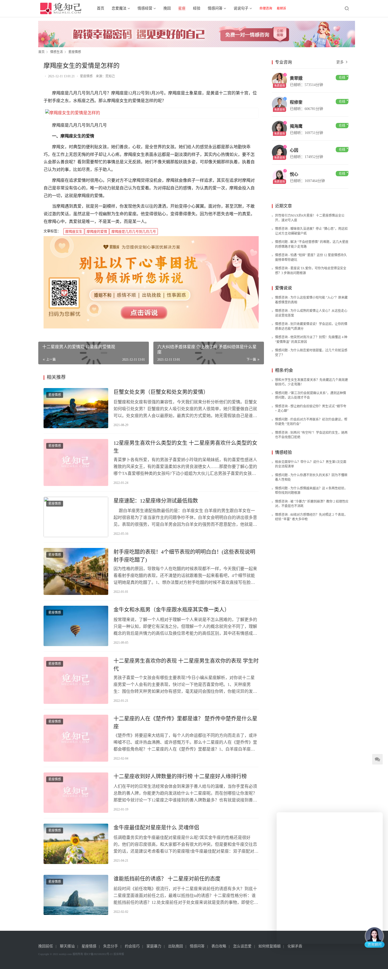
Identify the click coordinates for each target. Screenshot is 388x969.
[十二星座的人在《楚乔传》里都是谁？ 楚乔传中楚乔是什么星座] (76, 738)
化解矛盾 (294, 946)
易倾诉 (281, 8)
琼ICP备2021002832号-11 (98, 954)
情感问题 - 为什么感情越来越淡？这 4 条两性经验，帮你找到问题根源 (311, 490)
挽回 (167, 8)
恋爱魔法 (119, 8)
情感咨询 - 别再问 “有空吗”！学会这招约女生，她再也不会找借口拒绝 (311, 435)
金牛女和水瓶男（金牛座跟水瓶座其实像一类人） (171, 610)
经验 (196, 8)
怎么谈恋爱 (242, 946)
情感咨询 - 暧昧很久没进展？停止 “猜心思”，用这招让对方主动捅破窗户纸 (311, 231)
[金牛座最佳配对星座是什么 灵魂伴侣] (76, 844)
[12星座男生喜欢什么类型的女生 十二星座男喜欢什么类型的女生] (76, 462)
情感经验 (283, 452)
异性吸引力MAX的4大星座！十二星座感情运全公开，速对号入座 (309, 218)
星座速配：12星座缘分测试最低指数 (155, 501)
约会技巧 (132, 946)
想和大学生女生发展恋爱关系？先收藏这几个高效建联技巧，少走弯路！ (311, 382)
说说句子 (241, 8)
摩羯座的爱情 (97, 231)
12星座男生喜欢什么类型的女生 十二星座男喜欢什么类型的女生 (185, 447)
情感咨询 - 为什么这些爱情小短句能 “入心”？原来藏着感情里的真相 (311, 300)
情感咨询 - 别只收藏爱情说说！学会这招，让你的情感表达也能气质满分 (311, 326)
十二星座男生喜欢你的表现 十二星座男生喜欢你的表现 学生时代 (186, 665)
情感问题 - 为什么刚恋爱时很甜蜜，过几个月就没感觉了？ (311, 353)
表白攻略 (218, 946)
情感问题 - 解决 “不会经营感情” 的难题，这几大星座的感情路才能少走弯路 (311, 244)
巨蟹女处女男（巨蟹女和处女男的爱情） (161, 392)
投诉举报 (118, 954)
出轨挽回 (175, 946)
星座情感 (86, 76)
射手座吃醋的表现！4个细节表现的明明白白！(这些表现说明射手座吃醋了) (184, 556)
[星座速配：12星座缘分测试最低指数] (76, 517)
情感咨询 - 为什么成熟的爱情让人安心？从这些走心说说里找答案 (311, 313)
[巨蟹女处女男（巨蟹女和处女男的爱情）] (76, 408)
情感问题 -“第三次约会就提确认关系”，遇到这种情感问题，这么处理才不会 (310, 395)
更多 (340, 62)
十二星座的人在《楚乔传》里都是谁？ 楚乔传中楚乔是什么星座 (185, 722)
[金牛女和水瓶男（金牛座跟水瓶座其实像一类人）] (76, 626)
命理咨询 (265, 8)
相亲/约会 (284, 370)
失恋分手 (110, 946)
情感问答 (215, 8)
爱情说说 (283, 288)
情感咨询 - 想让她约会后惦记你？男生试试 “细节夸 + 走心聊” (310, 408)
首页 (100, 8)
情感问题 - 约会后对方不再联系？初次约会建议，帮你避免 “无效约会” (311, 422)
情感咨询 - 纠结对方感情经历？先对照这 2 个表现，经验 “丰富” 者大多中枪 (311, 517)
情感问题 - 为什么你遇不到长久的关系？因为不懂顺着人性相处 (311, 477)
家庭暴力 (153, 946)
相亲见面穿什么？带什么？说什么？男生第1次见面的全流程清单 (310, 464)
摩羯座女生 (73, 231)
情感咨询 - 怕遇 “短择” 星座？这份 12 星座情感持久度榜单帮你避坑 (311, 257)
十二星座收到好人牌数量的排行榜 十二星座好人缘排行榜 (180, 776)
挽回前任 (45, 946)
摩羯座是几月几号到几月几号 (133, 231)
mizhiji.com (65, 954)
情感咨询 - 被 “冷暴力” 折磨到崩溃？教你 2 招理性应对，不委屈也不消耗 (311, 504)
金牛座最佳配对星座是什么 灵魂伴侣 (156, 827)
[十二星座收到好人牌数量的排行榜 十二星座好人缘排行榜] (76, 792)
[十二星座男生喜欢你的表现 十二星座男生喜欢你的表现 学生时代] (76, 680)
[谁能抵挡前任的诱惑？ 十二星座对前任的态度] (76, 895)
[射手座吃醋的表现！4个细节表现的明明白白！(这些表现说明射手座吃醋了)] (76, 571)
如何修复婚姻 (269, 946)
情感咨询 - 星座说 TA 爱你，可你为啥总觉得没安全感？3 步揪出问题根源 (310, 270)
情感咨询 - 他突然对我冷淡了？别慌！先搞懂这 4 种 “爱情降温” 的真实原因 (311, 339)
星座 (182, 8)
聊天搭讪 (67, 946)
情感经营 (145, 8)
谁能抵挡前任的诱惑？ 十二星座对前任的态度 (166, 879)
